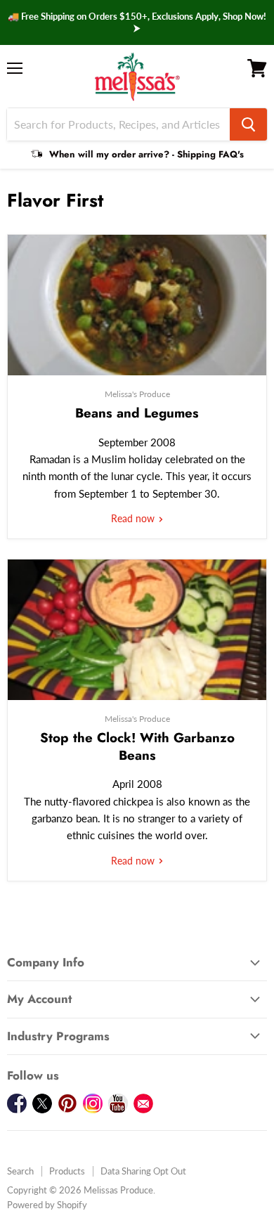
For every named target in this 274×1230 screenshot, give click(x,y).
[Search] (248, 124)
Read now (134, 518)
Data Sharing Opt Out (143, 1171)
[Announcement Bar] (137, 22)
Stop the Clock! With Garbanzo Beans (137, 746)
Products (67, 1171)
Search (20, 1171)
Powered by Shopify (47, 1204)
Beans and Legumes (137, 412)
